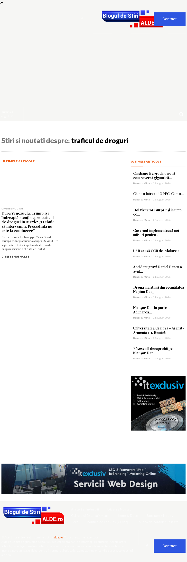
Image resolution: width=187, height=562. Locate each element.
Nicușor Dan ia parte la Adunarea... (151, 309)
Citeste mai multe (15, 256)
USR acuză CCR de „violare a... (157, 251)
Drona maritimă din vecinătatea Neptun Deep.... (158, 289)
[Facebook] (82, 19)
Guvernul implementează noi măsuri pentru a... (156, 232)
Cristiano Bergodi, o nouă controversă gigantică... (154, 175)
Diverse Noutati (12, 208)
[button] (181, 114)
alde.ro (58, 537)
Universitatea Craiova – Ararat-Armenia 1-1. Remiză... (158, 330)
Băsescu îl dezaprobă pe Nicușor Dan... (153, 350)
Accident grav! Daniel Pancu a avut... (157, 269)
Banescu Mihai (141, 183)
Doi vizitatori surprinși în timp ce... (157, 212)
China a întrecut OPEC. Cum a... (158, 193)
